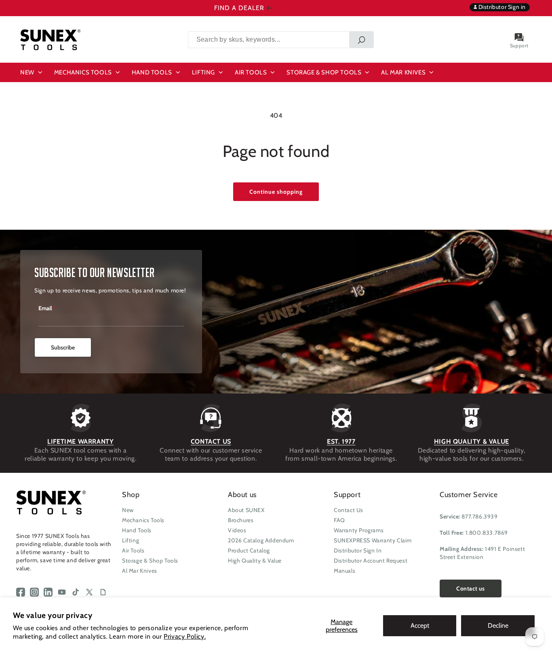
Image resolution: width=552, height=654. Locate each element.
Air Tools (133, 550)
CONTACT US (211, 441)
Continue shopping (276, 191)
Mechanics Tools (143, 520)
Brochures (240, 520)
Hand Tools (137, 530)
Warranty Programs (358, 530)
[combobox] (281, 39)
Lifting (130, 540)
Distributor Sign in (501, 7)
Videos (237, 530)
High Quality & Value (255, 560)
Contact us (470, 588)
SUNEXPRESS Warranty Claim (373, 540)
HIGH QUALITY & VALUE (471, 441)
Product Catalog (249, 550)
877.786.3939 (479, 516)
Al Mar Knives (139, 570)
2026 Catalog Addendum (261, 540)
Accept (420, 625)
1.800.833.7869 (487, 532)
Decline (498, 625)
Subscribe (63, 347)
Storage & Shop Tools (150, 560)
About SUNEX (246, 510)
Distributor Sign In (357, 550)
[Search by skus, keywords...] (361, 40)
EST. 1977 (341, 441)
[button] (32, 72)
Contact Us (348, 510)
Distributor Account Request (370, 560)
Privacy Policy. (185, 636)
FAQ (339, 520)
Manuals (344, 570)
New (128, 510)
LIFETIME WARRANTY (80, 441)
